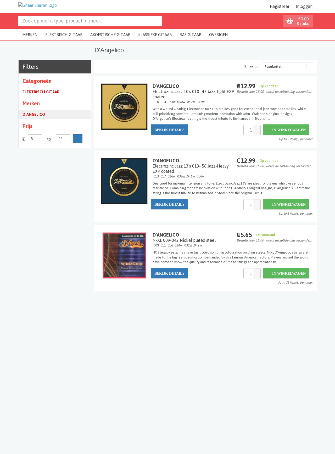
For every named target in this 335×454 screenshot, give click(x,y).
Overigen (218, 34)
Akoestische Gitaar (110, 34)
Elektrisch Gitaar (63, 34)
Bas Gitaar (190, 34)
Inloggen (304, 6)
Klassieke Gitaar (155, 34)
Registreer (279, 6)
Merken (29, 34)
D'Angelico (34, 114)
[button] (257, 127)
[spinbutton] (248, 130)
